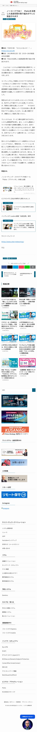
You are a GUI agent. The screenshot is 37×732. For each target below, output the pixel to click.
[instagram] (17, 445)
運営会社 (6, 702)
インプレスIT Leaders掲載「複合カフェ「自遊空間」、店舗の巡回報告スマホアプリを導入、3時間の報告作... (24, 226)
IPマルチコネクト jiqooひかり (11, 655)
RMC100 (4, 667)
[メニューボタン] (2, 2)
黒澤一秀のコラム (11, 19)
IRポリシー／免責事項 (15, 702)
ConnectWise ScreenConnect (11, 663)
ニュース (4, 532)
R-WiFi (4, 651)
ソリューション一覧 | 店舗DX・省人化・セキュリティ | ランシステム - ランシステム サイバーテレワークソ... (24, 189)
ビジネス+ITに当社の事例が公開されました (24, 208)
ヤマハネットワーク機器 (9, 671)
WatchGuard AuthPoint (9, 675)
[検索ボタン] (35, 2)
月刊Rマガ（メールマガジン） (11, 544)
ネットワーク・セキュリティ (10, 565)
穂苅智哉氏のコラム (8, 577)
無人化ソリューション (8, 616)
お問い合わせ (6, 548)
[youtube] (19, 445)
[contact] (24, 445)
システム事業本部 (7, 528)
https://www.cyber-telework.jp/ (12, 242)
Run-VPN (5, 647)
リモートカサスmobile (9, 633)
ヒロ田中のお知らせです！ (10, 573)
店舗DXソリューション (8, 561)
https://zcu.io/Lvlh (8, 51)
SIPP (3, 536)
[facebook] (13, 445)
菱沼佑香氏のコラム (8, 581)
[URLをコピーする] (33, 267)
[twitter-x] (15, 445)
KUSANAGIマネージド (8, 692)
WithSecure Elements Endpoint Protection (15, 659)
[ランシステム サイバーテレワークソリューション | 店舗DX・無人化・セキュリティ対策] (18, 2)
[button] (4, 267)
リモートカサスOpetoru (9, 629)
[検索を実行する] (34, 390)
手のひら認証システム (8, 608)
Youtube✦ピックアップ (9, 540)
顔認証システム (6, 612)
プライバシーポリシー (27, 702)
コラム (4, 19)
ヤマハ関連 (5, 569)
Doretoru (5, 595)
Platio (4, 688)
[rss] (22, 445)
